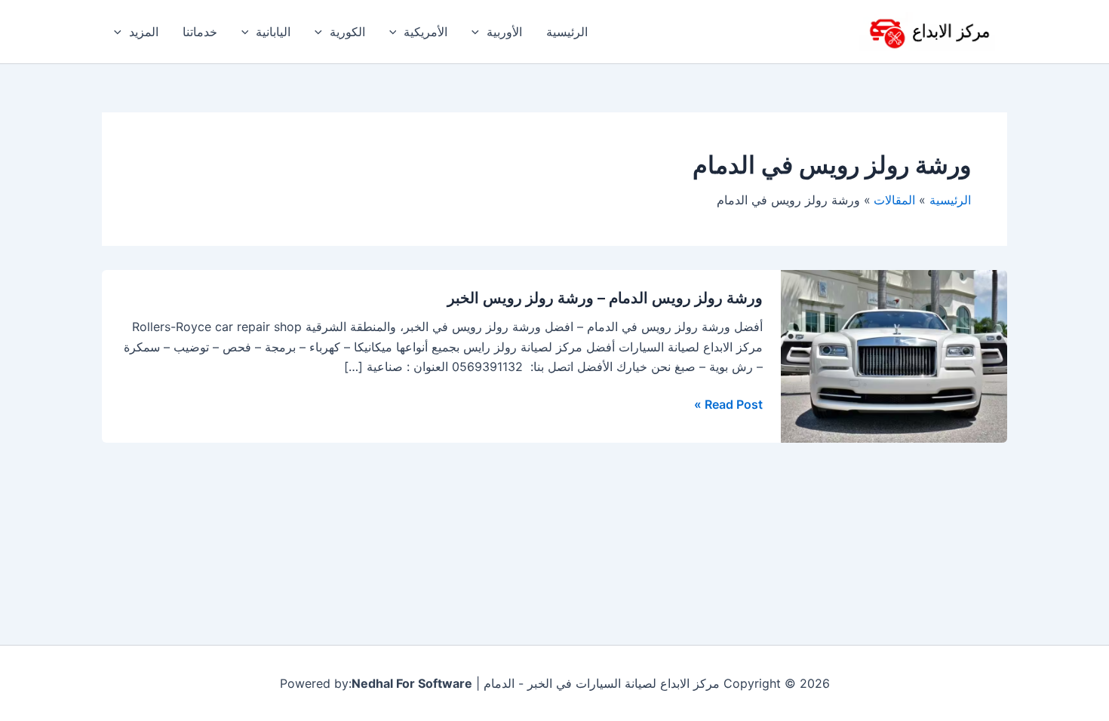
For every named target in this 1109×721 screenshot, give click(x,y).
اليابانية (273, 31)
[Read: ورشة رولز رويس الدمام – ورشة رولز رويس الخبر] (894, 355)
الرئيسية (567, 31)
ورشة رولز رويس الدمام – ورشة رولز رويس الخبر (605, 298)
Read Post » (728, 404)
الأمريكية (425, 31)
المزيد (143, 31)
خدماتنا (200, 31)
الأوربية (504, 31)
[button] (479, 32)
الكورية (347, 31)
